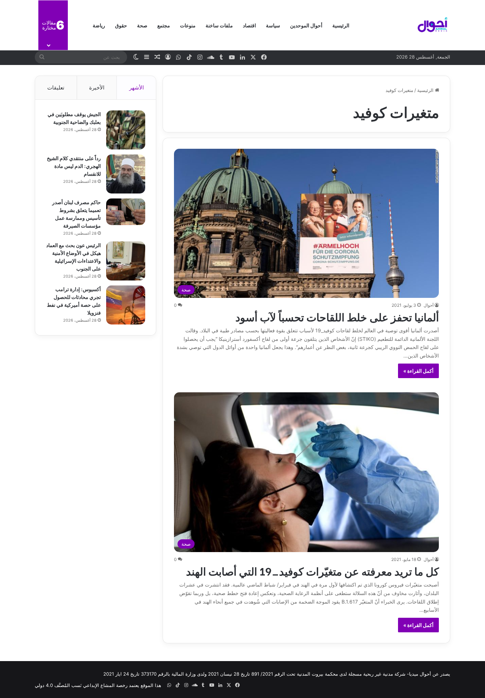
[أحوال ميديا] (432, 25)
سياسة (273, 25)
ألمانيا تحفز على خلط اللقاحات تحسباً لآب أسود (337, 316)
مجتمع (163, 25)
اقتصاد (249, 25)
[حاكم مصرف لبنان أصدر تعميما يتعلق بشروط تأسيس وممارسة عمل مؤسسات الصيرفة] (125, 211)
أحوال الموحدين (306, 25)
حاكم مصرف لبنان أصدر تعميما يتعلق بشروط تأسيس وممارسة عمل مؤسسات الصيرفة (76, 213)
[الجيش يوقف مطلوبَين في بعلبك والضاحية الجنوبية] (125, 129)
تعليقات (55, 87)
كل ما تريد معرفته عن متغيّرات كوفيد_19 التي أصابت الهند (312, 570)
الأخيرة (96, 87)
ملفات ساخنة (219, 25)
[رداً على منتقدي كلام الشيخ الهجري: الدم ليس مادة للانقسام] (125, 173)
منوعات (188, 25)
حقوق (121, 25)
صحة (142, 25)
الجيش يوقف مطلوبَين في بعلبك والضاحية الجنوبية (74, 117)
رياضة (99, 25)
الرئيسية (340, 25)
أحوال (429, 305)
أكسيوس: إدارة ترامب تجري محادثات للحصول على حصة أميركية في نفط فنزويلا (74, 300)
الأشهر (136, 87)
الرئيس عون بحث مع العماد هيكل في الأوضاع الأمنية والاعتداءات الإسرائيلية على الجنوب (73, 256)
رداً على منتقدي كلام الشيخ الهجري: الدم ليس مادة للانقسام (74, 165)
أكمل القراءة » (418, 371)
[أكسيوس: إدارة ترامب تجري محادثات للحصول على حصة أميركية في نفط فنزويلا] (125, 305)
